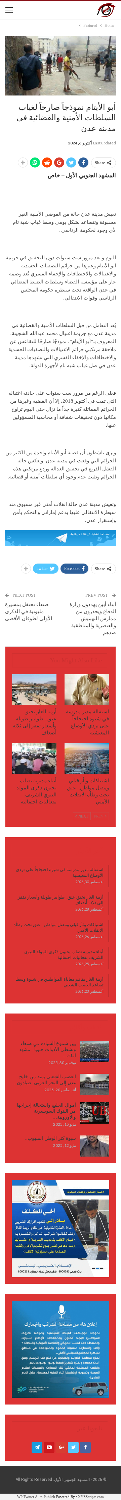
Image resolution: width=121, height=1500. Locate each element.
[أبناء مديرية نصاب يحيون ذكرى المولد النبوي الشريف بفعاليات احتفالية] (34, 758)
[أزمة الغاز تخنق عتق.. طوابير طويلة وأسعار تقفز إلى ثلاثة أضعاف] (34, 689)
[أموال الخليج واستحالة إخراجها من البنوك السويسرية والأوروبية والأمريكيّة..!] (94, 1113)
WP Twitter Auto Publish (36, 1497)
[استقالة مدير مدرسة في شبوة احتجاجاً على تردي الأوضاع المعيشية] (87, 689)
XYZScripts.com (91, 1497)
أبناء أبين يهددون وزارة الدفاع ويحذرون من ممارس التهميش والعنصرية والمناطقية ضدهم (93, 618)
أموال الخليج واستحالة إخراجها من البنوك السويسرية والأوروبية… (46, 1111)
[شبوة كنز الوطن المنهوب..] (94, 1146)
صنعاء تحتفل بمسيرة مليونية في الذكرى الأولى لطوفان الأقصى (28, 611)
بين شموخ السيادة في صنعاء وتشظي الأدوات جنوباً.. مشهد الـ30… (47, 1049)
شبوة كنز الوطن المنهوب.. (50, 1138)
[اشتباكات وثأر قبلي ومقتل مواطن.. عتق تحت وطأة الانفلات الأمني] (87, 758)
